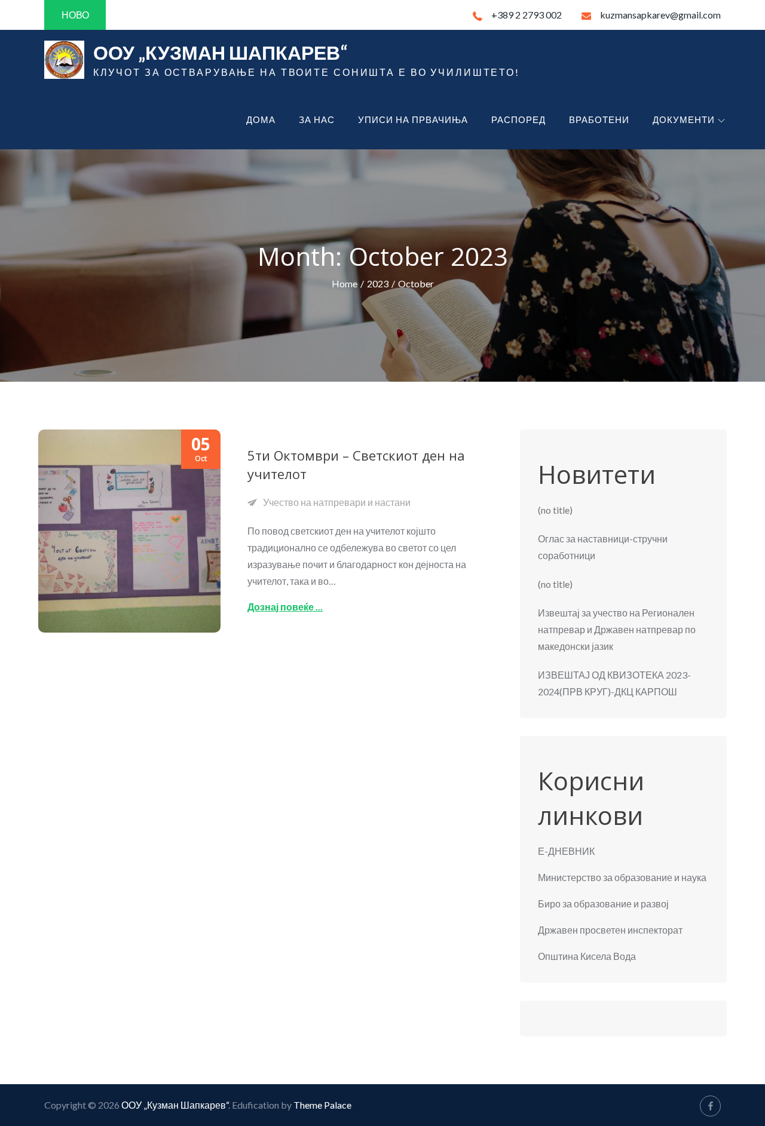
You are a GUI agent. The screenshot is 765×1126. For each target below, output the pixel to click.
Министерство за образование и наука (622, 877)
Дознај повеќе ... (285, 606)
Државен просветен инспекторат (610, 929)
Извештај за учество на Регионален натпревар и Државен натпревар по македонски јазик (617, 629)
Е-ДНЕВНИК (566, 851)
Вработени (599, 119)
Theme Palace (322, 1104)
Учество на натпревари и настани (337, 502)
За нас (317, 119)
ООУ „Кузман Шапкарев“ (220, 52)
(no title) (555, 510)
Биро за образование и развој (603, 903)
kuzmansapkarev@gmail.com (660, 14)
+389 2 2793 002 (526, 14)
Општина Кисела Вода (587, 956)
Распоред (518, 119)
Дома (261, 119)
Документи (684, 119)
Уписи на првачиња (413, 119)
